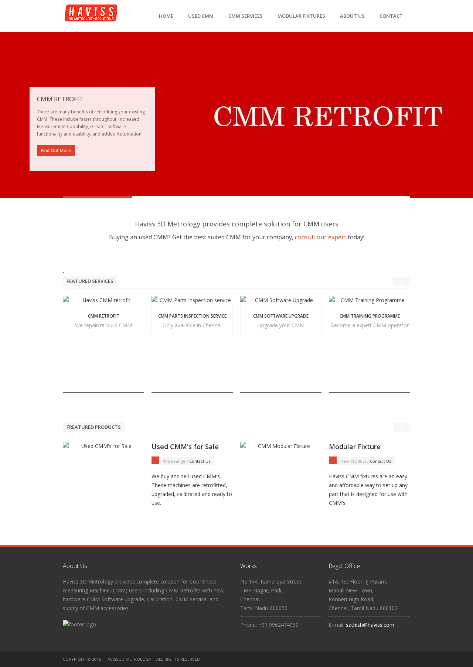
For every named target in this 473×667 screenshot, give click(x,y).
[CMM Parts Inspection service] (192, 300)
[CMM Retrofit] (103, 300)
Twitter (376, 659)
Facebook (362, 659)
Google (405, 659)
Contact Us (199, 461)
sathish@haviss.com (370, 624)
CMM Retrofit (103, 316)
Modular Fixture (355, 446)
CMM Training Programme (370, 316)
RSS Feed (347, 659)
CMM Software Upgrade (281, 316)
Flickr (391, 659)
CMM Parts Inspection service (192, 316)
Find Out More (56, 150)
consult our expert (320, 237)
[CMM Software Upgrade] (280, 300)
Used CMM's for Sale (185, 446)
